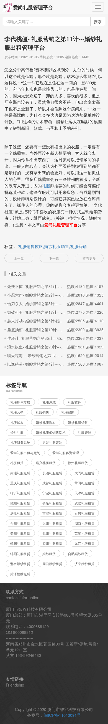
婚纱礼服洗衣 (46, 422)
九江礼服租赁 (84, 543)
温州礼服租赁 (52, 523)
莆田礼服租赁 (84, 482)
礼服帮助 (67, 412)
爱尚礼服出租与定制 (25, 452)
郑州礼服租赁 (20, 533)
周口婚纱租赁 (52, 563)
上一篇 (19, 258)
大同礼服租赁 (84, 472)
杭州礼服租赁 (20, 503)
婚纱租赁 (49, 553)
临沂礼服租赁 (20, 492)
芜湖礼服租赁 (84, 533)
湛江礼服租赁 (20, 513)
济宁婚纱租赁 (84, 563)
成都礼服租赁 (52, 482)
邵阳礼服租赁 (20, 543)
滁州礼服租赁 (52, 533)
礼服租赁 (17, 462)
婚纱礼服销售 (78, 422)
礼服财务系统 (20, 442)
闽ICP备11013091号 (62, 715)
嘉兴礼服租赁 (46, 462)
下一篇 (54, 258)
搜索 (98, 21)
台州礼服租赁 (20, 523)
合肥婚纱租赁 (78, 553)
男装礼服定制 (52, 442)
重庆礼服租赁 (20, 482)
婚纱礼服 (17, 432)
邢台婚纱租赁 (20, 563)
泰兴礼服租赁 (84, 513)
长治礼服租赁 (52, 472)
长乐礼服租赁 (52, 503)
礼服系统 (49, 402)
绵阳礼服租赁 (20, 553)
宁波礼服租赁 (52, 492)
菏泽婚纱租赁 (20, 573)
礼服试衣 (17, 422)
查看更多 (89, 258)
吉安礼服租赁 (52, 513)
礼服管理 (84, 432)
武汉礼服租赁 (84, 503)
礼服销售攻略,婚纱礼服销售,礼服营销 (52, 246)
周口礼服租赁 (84, 523)
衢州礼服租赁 (52, 543)
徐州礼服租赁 (78, 462)
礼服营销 (17, 412)
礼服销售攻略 (20, 402)
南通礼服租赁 (20, 472)
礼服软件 (74, 402)
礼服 (46, 186)
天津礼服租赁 (84, 492)
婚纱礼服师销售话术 (51, 432)
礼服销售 (42, 412)
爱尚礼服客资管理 (65, 452)
